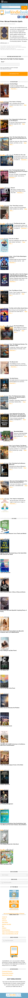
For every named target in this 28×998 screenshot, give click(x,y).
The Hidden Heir (4, 670)
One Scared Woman (19, 325)
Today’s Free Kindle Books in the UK (10, 933)
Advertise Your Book (6, 924)
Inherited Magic (14, 83)
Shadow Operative (5, 784)
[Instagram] (24, 17)
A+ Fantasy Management (6, 803)
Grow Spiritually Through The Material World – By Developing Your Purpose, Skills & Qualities (18, 415)
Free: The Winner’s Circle (15, 290)
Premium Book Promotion (7, 973)
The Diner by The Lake (19, 154)
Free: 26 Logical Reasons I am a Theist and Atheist (13, 533)
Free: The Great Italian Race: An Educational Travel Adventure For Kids (18, 138)
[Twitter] (21, 17)
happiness (9, 47)
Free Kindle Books (6, 930)
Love (16, 47)
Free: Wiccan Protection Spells (11, 21)
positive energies (22, 47)
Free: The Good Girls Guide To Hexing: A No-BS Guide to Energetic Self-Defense (18, 171)
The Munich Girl (14, 362)
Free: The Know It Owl (6, 864)
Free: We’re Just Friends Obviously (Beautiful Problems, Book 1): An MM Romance (12, 631)
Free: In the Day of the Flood (7, 688)
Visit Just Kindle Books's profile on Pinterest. (14, 913)
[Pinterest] (27, 17)
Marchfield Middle (18, 431)
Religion (8, 48)
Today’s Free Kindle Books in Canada (10, 931)
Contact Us (4, 916)
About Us (4, 918)
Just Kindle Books (11, 23)
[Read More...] (14, 88)
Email (3, 61)
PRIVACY (4, 928)
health (13, 47)
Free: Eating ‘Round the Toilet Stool (9, 844)
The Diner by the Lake (19, 223)
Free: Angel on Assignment (17, 498)
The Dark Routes (14, 378)
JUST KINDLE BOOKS (14, 12)
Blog (3, 926)
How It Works (5, 922)
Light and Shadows (5, 572)
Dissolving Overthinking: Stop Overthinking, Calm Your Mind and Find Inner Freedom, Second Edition (13, 824)
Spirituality (13, 48)
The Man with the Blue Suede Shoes (18, 308)
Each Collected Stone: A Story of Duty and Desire (12, 592)
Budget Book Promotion (7, 975)
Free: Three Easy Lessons (16, 205)
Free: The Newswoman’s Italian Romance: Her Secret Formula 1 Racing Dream (17, 397)
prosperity (3, 48)
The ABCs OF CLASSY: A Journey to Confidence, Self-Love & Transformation (12, 744)
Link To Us (4, 920)
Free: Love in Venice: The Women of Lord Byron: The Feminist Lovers (18, 446)
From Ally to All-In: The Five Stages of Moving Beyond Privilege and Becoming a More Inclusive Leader (19, 275)
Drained (13, 187)
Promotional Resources (7, 971)
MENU (6, 2)
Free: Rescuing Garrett (6, 725)
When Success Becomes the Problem (9, 707)
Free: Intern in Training (15, 101)
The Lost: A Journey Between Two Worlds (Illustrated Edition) (18, 481)
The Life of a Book (14, 238)
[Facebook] (19, 17)
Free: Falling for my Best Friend (8, 650)
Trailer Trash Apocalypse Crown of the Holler (11, 764)
